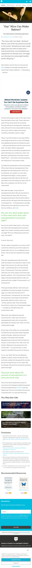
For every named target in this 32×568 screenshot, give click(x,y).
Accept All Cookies (16, 559)
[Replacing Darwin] (24, 483)
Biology (24, 5)
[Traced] (8, 483)
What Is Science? (10, 5)
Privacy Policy (23, 515)
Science (3, 5)
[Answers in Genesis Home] (4, 1)
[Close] (27, 550)
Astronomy (18, 5)
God (2, 67)
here (16, 208)
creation (19, 387)
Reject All (16, 563)
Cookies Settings (16, 566)
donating (23, 532)
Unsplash (11, 21)
